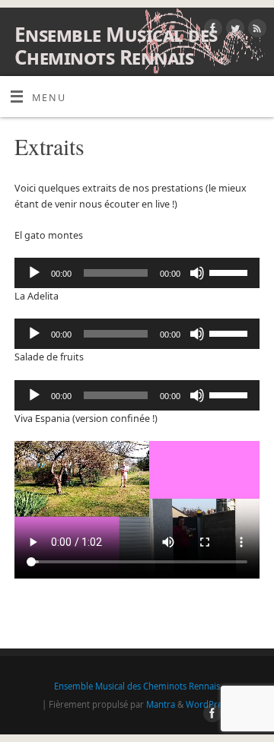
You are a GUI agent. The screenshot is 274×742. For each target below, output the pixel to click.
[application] (137, 273)
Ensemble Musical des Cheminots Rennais (116, 45)
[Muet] (197, 273)
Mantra (160, 704)
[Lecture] (34, 273)
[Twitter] (233, 30)
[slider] (230, 271)
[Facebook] (211, 30)
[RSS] (255, 30)
